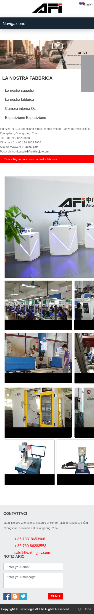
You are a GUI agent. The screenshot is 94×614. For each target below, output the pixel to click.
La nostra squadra (19, 90)
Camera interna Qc (20, 109)
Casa (7, 159)
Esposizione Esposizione (25, 118)
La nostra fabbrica (19, 99)
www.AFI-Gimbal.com (25, 147)
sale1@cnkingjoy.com (35, 151)
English (88, 4)
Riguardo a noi (22, 159)
